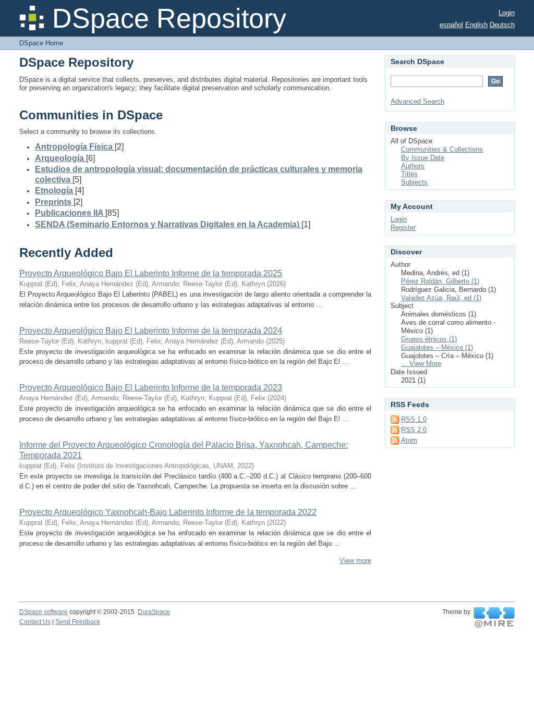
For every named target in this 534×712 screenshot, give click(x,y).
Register (403, 227)
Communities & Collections (442, 149)
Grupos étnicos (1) (429, 339)
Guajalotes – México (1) (437, 347)
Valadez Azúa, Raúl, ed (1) (441, 298)
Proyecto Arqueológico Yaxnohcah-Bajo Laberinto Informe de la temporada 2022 (168, 512)
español (451, 25)
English (476, 25)
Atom (409, 440)
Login (507, 13)
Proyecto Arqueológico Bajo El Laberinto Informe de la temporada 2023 (150, 387)
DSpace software (43, 612)
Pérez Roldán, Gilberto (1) (440, 281)
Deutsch (502, 25)
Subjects (414, 182)
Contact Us (35, 621)
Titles (409, 174)
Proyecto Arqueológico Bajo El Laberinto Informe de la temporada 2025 (150, 273)
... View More (421, 363)
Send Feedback (77, 621)
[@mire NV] (494, 617)
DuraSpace (154, 612)
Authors (412, 166)
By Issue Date (422, 158)
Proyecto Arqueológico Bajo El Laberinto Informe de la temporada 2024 (150, 330)
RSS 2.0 (414, 430)
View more (355, 560)
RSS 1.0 (414, 419)
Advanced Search (417, 101)
